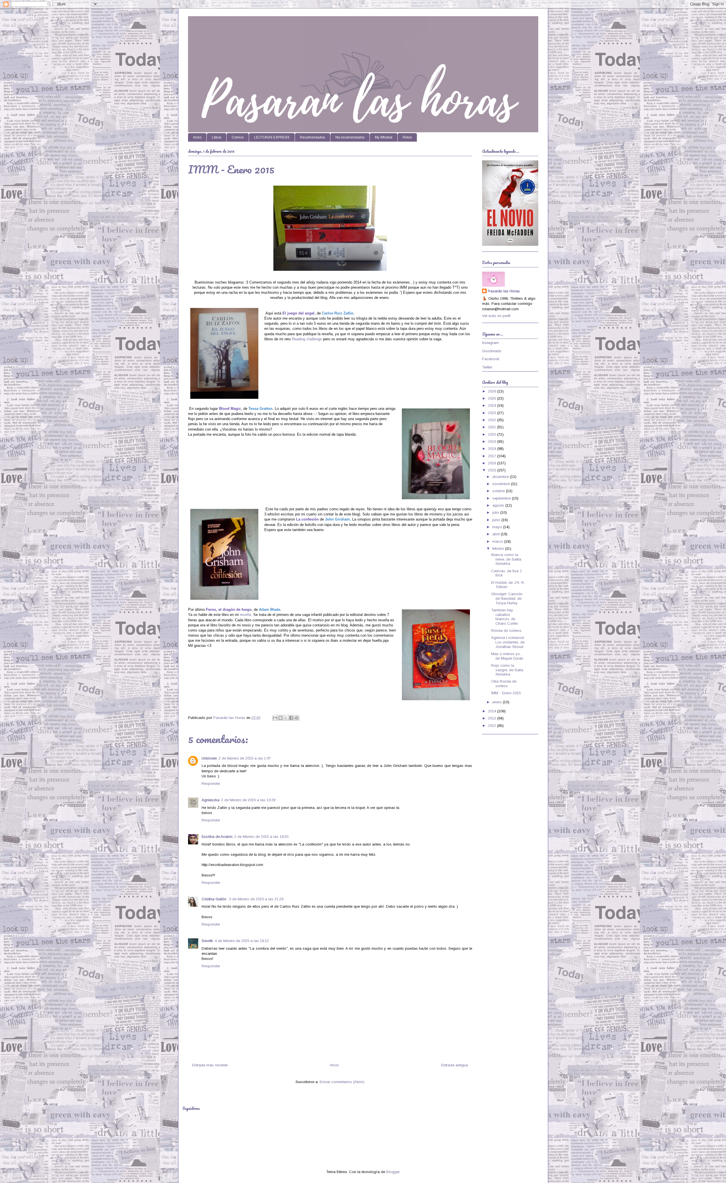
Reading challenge (307, 339)
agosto (498, 505)
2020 (492, 434)
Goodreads (491, 351)
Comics (238, 137)
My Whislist (383, 137)
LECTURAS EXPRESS (272, 137)
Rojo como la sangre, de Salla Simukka (507, 669)
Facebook (490, 359)
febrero (498, 548)
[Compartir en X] (286, 718)
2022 (492, 420)
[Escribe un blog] (280, 718)
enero (497, 702)
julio (496, 512)
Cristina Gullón (214, 899)
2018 (492, 448)
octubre (499, 491)
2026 (492, 391)
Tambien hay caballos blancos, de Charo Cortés (504, 617)
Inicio (197, 137)
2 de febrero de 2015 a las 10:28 (248, 800)
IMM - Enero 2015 (506, 693)
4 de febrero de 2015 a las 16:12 (242, 941)
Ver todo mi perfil (496, 316)
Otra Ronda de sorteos (503, 683)
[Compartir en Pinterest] (296, 718)
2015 (492, 470)
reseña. (246, 615)
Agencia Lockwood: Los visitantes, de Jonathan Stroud (508, 642)
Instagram (490, 343)
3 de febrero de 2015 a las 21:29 (256, 899)
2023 (492, 413)
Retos (407, 137)
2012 (492, 725)
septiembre (502, 498)
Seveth (207, 941)
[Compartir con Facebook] (291, 718)
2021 (492, 427)
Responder (211, 783)
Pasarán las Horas (504, 291)
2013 (492, 718)
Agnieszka (211, 800)
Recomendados (312, 137)
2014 (492, 711)
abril (496, 534)
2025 (492, 398)
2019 (492, 441)
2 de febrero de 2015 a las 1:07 (245, 758)
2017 (492, 456)
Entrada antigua (454, 1065)
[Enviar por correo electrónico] (275, 718)
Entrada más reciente (210, 1065)
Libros (216, 137)
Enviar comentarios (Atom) (342, 1082)
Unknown (209, 758)
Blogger (392, 1172)
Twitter (487, 367)
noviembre (501, 484)
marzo (498, 541)
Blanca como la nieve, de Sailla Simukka (506, 559)
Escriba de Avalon (217, 836)
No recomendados (349, 137)
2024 (492, 405)
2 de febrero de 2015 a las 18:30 (261, 836)
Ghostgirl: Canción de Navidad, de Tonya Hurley (506, 598)
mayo (497, 527)
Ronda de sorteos (506, 630)
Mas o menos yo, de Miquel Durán (507, 656)
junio (496, 520)
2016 (492, 463)
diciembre (501, 477)
